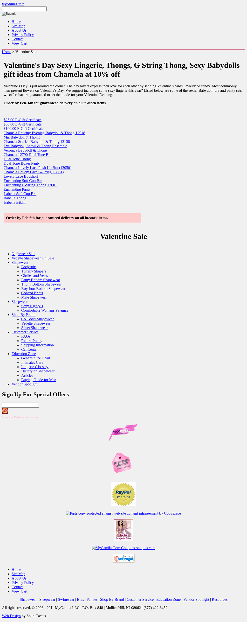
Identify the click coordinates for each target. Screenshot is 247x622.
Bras (80, 599)
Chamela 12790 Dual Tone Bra (27, 155)
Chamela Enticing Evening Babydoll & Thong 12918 (44, 133)
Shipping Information (37, 345)
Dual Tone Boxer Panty (22, 163)
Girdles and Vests (34, 275)
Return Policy (31, 341)
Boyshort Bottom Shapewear (43, 289)
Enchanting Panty (17, 189)
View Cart (19, 43)
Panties (92, 599)
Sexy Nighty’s (32, 306)
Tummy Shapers (33, 271)
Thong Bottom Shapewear (41, 284)
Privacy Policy (23, 35)
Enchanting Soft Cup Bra (23, 181)
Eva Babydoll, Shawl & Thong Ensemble (35, 146)
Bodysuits (28, 267)
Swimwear (66, 599)
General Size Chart (35, 358)
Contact (17, 39)
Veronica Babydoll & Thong (25, 150)
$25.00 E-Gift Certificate (22, 120)
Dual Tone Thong (17, 159)
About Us (19, 30)
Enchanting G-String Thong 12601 (30, 185)
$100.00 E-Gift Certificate (23, 128)
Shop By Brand (23, 315)
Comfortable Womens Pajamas (44, 310)
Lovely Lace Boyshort (21, 176)
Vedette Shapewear (35, 323)
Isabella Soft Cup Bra (20, 194)
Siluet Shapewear (34, 328)
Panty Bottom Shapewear (40, 280)
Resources (219, 599)
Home (16, 22)
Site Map (18, 26)
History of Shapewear (38, 371)
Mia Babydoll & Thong (22, 137)
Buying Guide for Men (38, 380)
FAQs (25, 336)
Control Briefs (32, 293)
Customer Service (25, 332)
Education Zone (24, 354)
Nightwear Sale (23, 254)
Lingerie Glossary (34, 367)
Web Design (11, 616)
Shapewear (20, 262)
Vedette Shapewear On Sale (33, 258)
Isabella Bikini (15, 202)
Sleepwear (19, 302)
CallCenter (29, 349)
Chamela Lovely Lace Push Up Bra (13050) (37, 168)
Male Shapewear (34, 297)
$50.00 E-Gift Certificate (22, 124)
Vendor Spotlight (24, 384)
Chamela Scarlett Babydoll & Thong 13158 (37, 142)
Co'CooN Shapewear (37, 319)
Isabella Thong (15, 198)
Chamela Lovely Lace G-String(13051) (34, 172)
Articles (27, 375)
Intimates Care (32, 362)
